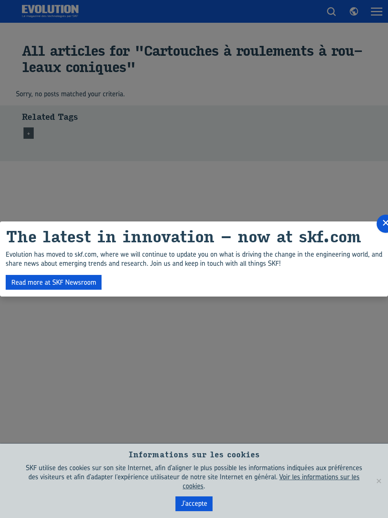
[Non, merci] (378, 481)
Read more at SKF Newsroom (53, 282)
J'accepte (194, 503)
